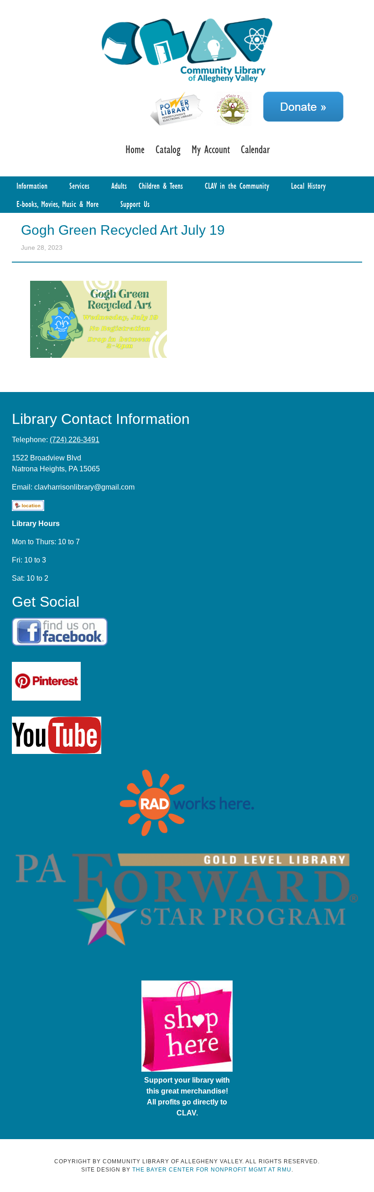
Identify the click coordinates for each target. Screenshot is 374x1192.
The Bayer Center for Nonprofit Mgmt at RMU (211, 1169)
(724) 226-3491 (74, 440)
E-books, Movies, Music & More (57, 203)
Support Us (135, 203)
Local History (308, 185)
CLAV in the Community (237, 185)
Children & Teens (161, 185)
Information (31, 185)
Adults (119, 185)
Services (79, 185)
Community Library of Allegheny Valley (187, 49)
